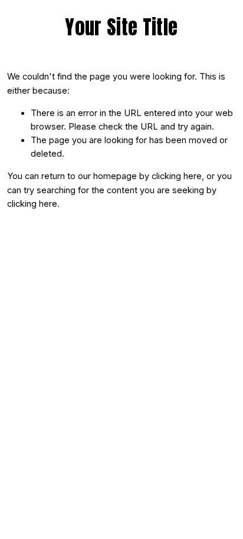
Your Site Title (121, 27)
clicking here (177, 176)
